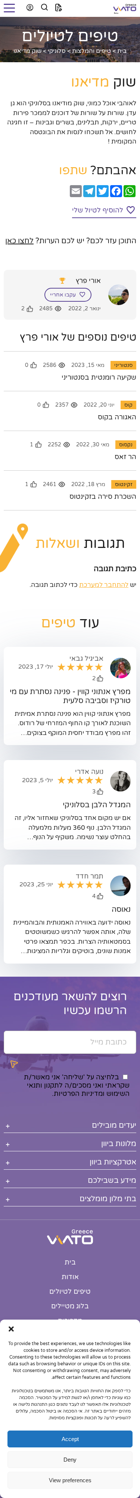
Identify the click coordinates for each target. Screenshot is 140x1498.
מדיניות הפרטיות (78, 1093)
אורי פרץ (88, 280)
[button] (11, 1329)
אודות (70, 1277)
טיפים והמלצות (91, 51)
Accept (70, 1439)
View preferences (70, 1480)
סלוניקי (57, 51)
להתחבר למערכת (103, 585)
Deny (70, 1459)
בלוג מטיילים (70, 1306)
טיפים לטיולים (70, 1291)
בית (122, 51)
